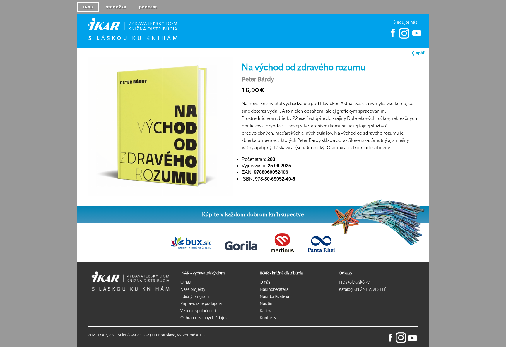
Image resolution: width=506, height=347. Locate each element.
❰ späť (417, 53)
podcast (148, 7)
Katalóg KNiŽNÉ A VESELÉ (363, 289)
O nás (185, 282)
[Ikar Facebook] (393, 37)
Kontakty (268, 317)
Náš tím (266, 303)
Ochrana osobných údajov (204, 317)
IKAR (88, 7)
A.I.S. (201, 335)
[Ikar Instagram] (404, 37)
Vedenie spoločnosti (198, 310)
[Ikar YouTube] (416, 37)
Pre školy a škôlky (354, 282)
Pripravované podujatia (201, 303)
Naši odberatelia (274, 289)
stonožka (116, 7)
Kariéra (266, 310)
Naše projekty (192, 289)
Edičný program (194, 296)
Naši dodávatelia (274, 296)
